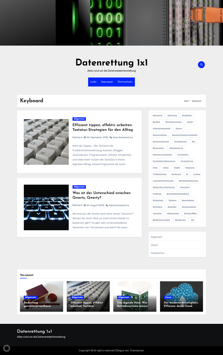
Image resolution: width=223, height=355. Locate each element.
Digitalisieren (176, 148)
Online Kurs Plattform (164, 187)
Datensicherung (161, 141)
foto (155, 168)
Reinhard (77, 137)
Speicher (172, 207)
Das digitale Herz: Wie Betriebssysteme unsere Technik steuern (132, 306)
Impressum (107, 82)
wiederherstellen (161, 220)
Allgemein (79, 119)
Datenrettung (160, 135)
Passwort (185, 187)
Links (93, 82)
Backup (156, 122)
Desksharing (180, 141)
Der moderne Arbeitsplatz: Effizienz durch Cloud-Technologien (181, 306)
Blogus (120, 350)
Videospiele (173, 213)
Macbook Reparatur (188, 181)
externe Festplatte (162, 154)
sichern (172, 200)
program (157, 194)
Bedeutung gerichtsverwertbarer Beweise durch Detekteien (40, 306)
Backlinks (187, 115)
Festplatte (183, 154)
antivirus (172, 115)
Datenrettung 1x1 (111, 63)
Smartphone (188, 200)
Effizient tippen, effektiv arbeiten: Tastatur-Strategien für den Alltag (87, 306)
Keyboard (176, 174)
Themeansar (137, 350)
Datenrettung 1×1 (34, 331)
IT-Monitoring (159, 174)
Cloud (190, 122)
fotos (166, 168)
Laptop (196, 174)
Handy (177, 168)
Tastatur (157, 213)
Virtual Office (190, 213)
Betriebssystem (173, 122)
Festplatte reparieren (164, 161)
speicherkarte (189, 207)
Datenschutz (125, 82)
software (157, 207)
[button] (6, 348)
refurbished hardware (178, 194)
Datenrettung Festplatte (185, 135)
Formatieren (187, 161)
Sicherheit (158, 200)
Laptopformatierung (163, 181)
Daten (179, 128)
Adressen (157, 115)
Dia (193, 141)
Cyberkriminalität (162, 128)
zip (192, 220)
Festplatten (157, 253)
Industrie (190, 168)
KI (187, 174)
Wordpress (180, 220)
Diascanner (158, 148)
